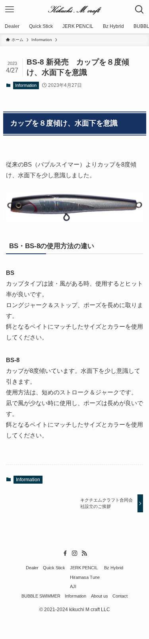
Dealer (32, 567)
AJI (73, 586)
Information (26, 85)
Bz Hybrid (113, 567)
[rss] (84, 553)
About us (99, 596)
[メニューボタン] (9, 9)
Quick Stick (54, 567)
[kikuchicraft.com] (75, 9)
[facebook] (65, 553)
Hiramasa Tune (85, 577)
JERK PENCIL (84, 567)
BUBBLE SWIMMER (40, 596)
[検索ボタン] (139, 9)
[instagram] (74, 553)
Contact (120, 596)
